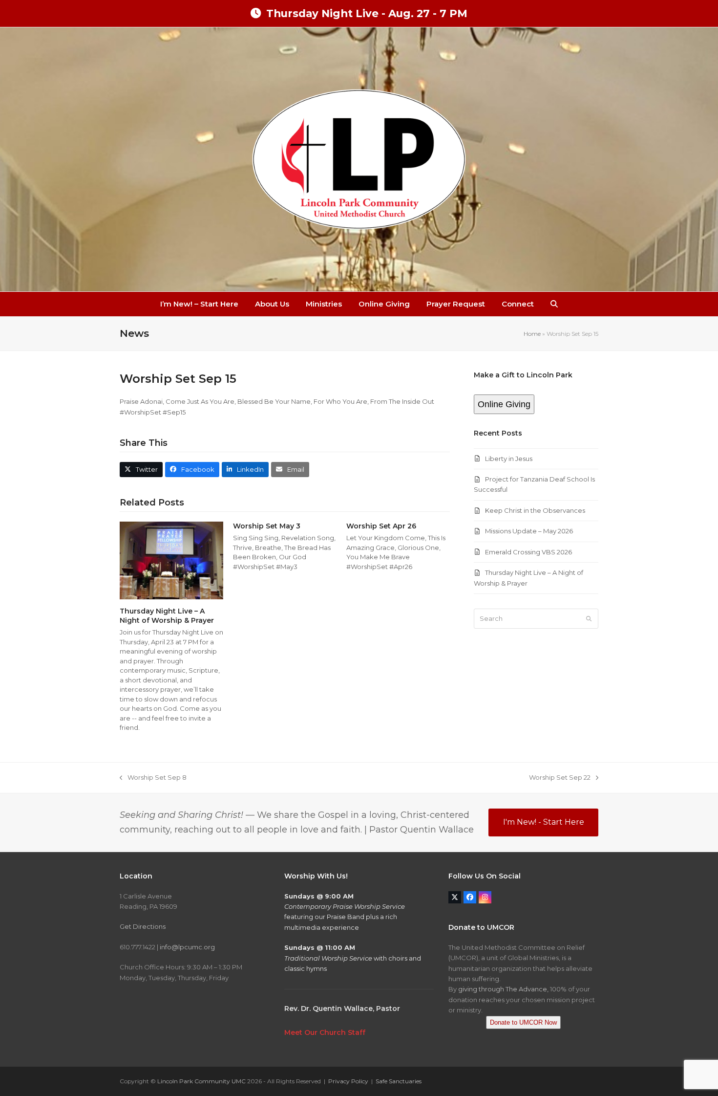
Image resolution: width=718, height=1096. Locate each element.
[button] (554, 304)
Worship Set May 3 (266, 526)
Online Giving (504, 404)
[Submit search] (588, 619)
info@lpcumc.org (187, 947)
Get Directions (143, 926)
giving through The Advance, (503, 989)
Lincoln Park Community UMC (201, 1081)
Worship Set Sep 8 (153, 778)
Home (532, 333)
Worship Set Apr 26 (381, 526)
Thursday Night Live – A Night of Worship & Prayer (167, 616)
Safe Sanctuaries (399, 1081)
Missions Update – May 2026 (529, 531)
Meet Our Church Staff (324, 1032)
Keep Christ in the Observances (535, 510)
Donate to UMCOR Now (523, 1022)
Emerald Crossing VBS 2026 (528, 552)
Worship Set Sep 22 (560, 778)
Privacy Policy (348, 1081)
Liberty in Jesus (508, 458)
